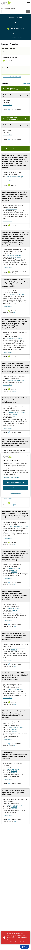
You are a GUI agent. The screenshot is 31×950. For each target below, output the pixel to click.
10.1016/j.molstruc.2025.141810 (15, 294)
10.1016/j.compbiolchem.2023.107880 (17, 526)
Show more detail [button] (7, 105)
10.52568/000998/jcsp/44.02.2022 (15, 648)
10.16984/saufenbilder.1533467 (15, 380)
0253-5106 (14, 650)
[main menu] (28, 3)
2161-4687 (14, 771)
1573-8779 (14, 572)
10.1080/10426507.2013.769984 (15, 727)
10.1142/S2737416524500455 (14, 338)
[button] (26, 83)
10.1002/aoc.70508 (11, 209)
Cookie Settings (15, 493)
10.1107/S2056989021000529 (14, 689)
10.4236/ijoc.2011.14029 (13, 769)
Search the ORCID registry (8, 8)
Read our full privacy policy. (11, 477)
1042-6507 (14, 729)
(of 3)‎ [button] (14, 505)
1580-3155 (14, 610)
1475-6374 (14, 416)
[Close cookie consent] (28, 455)
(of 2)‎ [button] (14, 312)
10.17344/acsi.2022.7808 (13, 608)
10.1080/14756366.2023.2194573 (15, 412)
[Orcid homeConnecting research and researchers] (6, 3)
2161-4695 (14, 773)
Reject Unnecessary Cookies (15, 482)
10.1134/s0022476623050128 (14, 568)
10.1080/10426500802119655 (14, 805)
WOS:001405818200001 (15, 257)
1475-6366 (14, 414)
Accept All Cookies (15, 488)
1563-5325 (14, 731)
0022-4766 (14, 570)
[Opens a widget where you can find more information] (24, 947)
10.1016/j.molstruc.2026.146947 (15, 176)
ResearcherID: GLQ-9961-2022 (12, 77)
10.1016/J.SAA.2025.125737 (13, 255)
